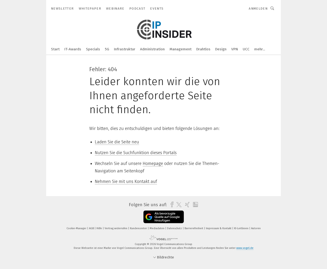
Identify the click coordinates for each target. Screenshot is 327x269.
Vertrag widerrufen (116, 228)
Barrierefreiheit (194, 228)
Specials (93, 49)
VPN (234, 49)
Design (220, 49)
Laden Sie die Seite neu (117, 142)
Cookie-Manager (77, 228)
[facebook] (170, 204)
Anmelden (258, 8)
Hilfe (99, 228)
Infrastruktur (124, 49)
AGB (92, 228)
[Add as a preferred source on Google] (163, 217)
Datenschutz (175, 228)
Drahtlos (203, 49)
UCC (246, 49)
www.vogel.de (245, 248)
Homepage (153, 163)
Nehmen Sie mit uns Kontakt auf (126, 181)
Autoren (256, 228)
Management (180, 49)
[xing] (186, 205)
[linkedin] (194, 205)
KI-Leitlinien (241, 228)
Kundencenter (139, 228)
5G (107, 49)
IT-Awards (72, 49)
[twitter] (177, 204)
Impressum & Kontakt (219, 228)
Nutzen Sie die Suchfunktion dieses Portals (136, 152)
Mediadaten (157, 228)
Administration (152, 49)
